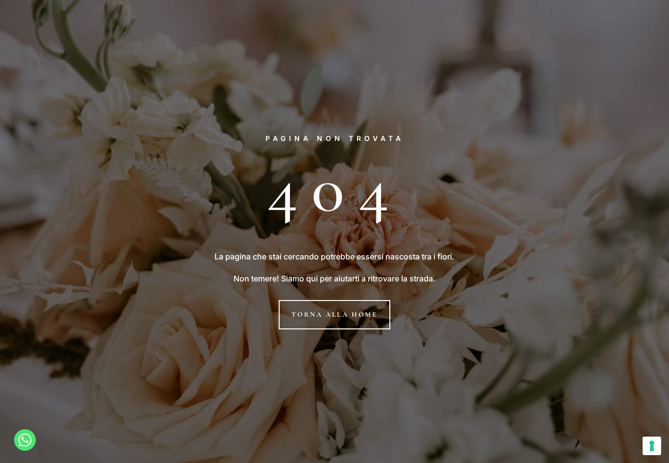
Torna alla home (334, 314)
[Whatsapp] (25, 440)
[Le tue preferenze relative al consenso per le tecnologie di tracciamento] (652, 446)
